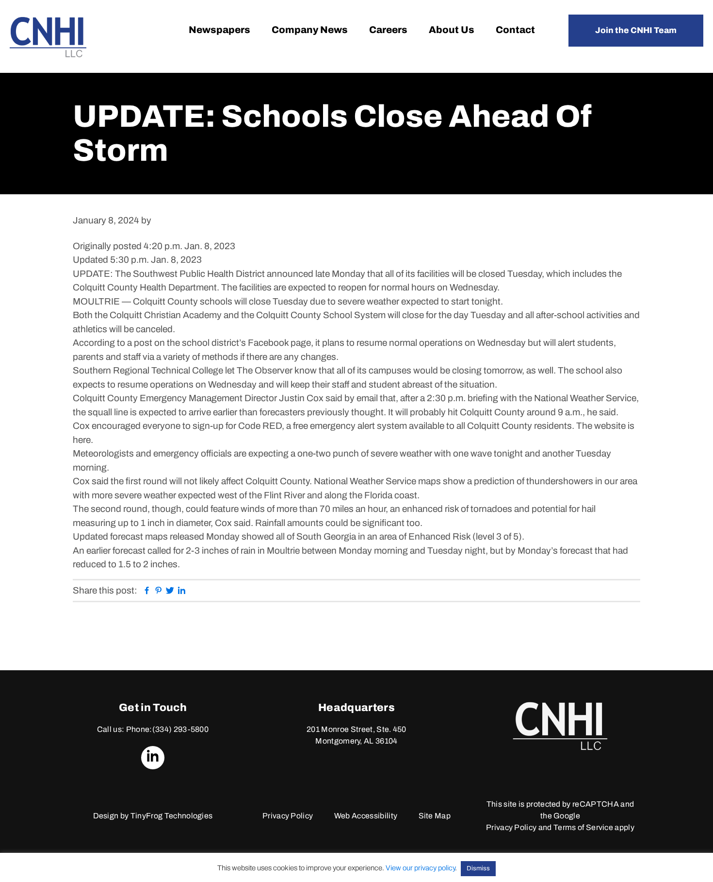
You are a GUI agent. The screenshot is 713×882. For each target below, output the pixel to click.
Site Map (435, 816)
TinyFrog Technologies (171, 816)
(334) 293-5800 (180, 729)
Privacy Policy (287, 816)
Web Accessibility (365, 816)
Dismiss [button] (478, 868)
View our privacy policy (420, 868)
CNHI (48, 37)
